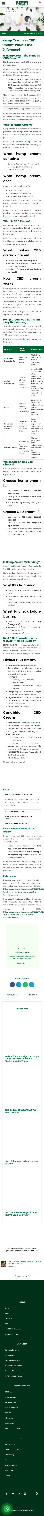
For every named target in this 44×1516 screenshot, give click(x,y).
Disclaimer (8, 1460)
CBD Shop (8, 1392)
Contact (8, 1476)
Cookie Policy (9, 1455)
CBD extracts (16, 141)
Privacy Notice (10, 1444)
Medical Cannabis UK (12, 1428)
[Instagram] (31, 1493)
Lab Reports (9, 1418)
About (7, 1313)
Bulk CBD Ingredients (12, 1408)
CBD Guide (8, 1318)
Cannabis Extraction (12, 1350)
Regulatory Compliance (13, 1366)
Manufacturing (10, 1355)
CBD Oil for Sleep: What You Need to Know (22, 1162)
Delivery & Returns (11, 1465)
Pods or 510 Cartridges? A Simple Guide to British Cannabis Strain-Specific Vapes (22, 1059)
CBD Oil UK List (10, 1423)
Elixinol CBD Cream (28, 665)
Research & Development (14, 1371)
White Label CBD (10, 1397)
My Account (9, 1470)
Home (7, 1308)
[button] (12, 984)
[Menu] (3, 3)
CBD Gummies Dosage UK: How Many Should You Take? (21, 1213)
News (6, 1324)
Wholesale (8, 1413)
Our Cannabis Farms (12, 1360)
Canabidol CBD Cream (30, 722)
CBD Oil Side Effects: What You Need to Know (20, 1111)
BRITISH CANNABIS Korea (13, 1376)
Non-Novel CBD (10, 1402)
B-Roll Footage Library (12, 1334)
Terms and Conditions (13, 1449)
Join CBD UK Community (13, 1329)
